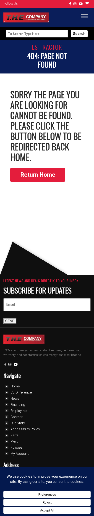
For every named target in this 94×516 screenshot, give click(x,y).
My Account (19, 454)
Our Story (17, 423)
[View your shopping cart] (87, 4)
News (14, 398)
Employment (20, 411)
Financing (17, 405)
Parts (14, 435)
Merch (15, 441)
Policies (16, 447)
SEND (10, 321)
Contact (16, 417)
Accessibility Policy (25, 429)
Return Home (37, 174)
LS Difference (21, 392)
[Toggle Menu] (84, 16)
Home (15, 386)
